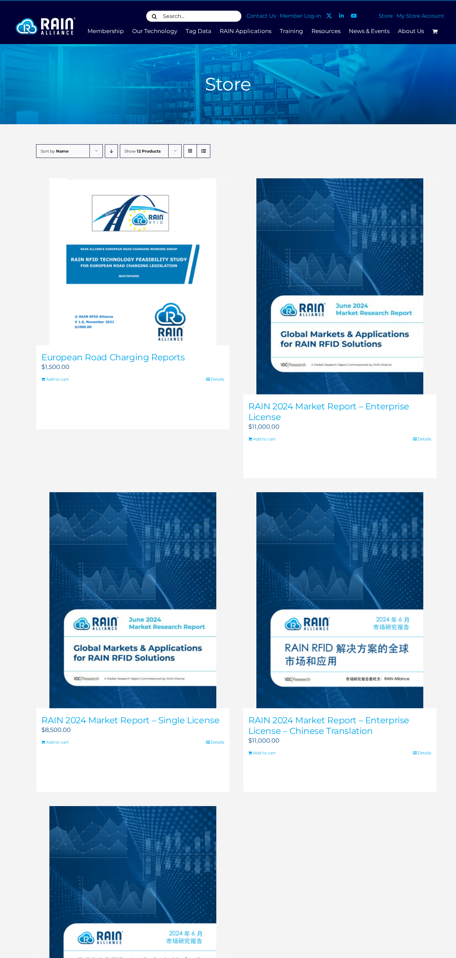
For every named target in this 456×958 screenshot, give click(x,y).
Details (217, 379)
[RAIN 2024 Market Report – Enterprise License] (339, 286)
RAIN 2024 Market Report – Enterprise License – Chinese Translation (328, 725)
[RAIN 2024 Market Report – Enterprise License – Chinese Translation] (339, 600)
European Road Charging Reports (113, 357)
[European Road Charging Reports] (132, 261)
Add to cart (57, 379)
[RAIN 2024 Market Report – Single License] (132, 600)
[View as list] (203, 151)
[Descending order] (111, 151)
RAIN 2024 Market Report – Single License (130, 720)
